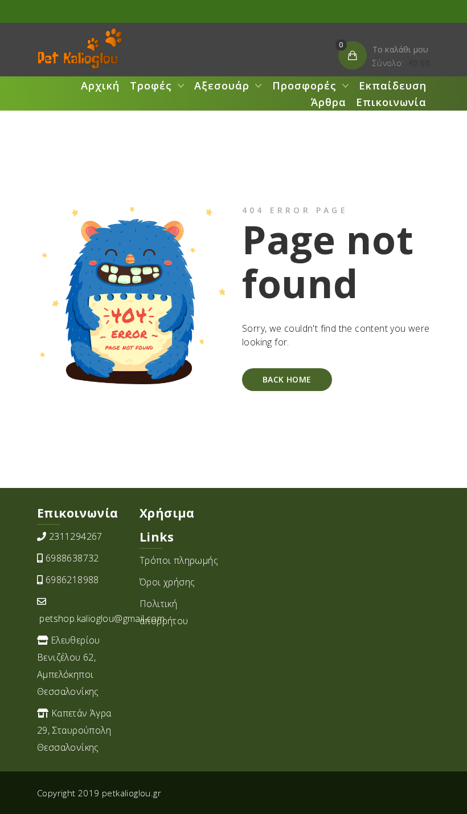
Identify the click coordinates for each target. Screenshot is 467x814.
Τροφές (151, 85)
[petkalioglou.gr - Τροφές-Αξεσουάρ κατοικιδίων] (79, 48)
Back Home (287, 379)
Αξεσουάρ (221, 85)
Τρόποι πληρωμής (179, 560)
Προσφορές (304, 85)
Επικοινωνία (391, 102)
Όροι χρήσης (167, 582)
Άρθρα (328, 102)
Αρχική (100, 85)
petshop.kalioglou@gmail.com (102, 618)
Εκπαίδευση (393, 85)
